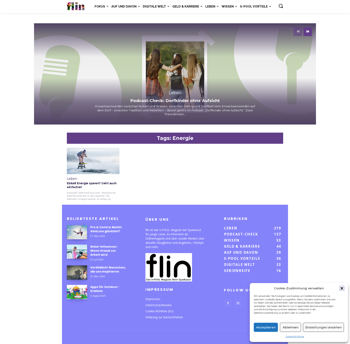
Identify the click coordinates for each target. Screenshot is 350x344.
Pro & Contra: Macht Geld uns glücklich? (106, 229)
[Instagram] (238, 303)
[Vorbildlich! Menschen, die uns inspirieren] (77, 272)
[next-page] (307, 31)
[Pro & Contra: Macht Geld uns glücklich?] (77, 232)
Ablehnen (290, 327)
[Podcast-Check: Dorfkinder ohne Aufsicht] (175, 74)
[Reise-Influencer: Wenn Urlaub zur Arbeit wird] (77, 252)
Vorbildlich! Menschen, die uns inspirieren (108, 269)
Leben (175, 93)
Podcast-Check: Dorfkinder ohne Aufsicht (175, 100)
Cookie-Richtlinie (295, 336)
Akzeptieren (266, 327)
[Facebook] (228, 303)
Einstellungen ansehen (323, 327)
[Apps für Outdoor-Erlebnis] (77, 292)
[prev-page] (297, 31)
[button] (342, 288)
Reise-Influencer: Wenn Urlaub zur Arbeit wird (103, 251)
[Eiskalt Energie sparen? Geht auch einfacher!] (93, 161)
